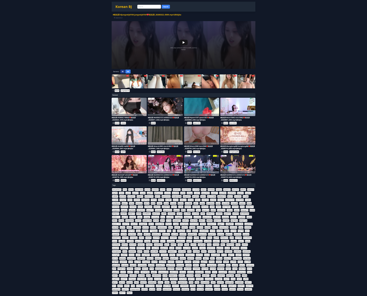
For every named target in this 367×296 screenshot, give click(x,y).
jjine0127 (135, 193)
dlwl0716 (202, 220)
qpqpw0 (195, 231)
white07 (123, 180)
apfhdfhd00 (231, 193)
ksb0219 (124, 231)
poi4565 (207, 272)
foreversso (176, 289)
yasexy (210, 238)
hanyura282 (202, 234)
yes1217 (132, 248)
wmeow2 (183, 258)
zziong (233, 279)
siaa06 (138, 255)
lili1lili (152, 269)
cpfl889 (246, 279)
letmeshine (166, 234)
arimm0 (224, 255)
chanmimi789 (224, 227)
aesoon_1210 (116, 224)
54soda (166, 203)
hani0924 (236, 214)
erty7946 (123, 234)
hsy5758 (240, 231)
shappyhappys (135, 289)
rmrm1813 (237, 196)
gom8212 (182, 275)
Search (165, 7)
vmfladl (196, 238)
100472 (218, 207)
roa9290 (197, 275)
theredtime (199, 279)
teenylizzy (195, 196)
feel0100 (178, 248)
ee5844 (183, 193)
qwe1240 (125, 217)
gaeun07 (137, 269)
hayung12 (141, 244)
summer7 (162, 231)
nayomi (180, 244)
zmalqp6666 (130, 220)
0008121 (161, 200)
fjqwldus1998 (147, 220)
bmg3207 (149, 244)
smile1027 (126, 224)
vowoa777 (251, 189)
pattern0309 (174, 272)
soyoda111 (205, 275)
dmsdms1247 (230, 200)
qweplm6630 (167, 289)
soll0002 (115, 293)
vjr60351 (159, 286)
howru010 (134, 224)
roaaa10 (174, 207)
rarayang (216, 244)
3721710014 (226, 207)
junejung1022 (211, 265)
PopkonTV (196, 262)
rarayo (241, 227)
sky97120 (220, 251)
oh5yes (150, 279)
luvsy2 (209, 244)
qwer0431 (220, 282)
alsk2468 (207, 227)
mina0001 (173, 238)
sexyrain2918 (167, 210)
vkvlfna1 (172, 255)
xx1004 (165, 275)
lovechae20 (182, 251)
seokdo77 (124, 255)
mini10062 (233, 123)
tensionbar (180, 255)
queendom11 (123, 275)
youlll (114, 269)
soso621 (247, 200)
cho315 (163, 241)
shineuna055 (194, 224)
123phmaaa (145, 200)
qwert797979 (170, 265)
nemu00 (190, 200)
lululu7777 (150, 210)
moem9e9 (133, 207)
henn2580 (196, 152)
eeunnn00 (133, 244)
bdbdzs (126, 286)
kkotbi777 (132, 214)
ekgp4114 (221, 224)
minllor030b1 (142, 279)
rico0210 (197, 193)
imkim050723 (156, 275)
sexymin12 (227, 189)
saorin (247, 231)
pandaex (213, 200)
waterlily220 (116, 289)
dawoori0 (244, 248)
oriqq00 (175, 224)
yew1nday (200, 286)
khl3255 (146, 251)
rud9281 (115, 196)
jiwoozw (131, 255)
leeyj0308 (133, 265)
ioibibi (203, 214)
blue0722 (185, 220)
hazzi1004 (205, 269)
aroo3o (140, 234)
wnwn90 (147, 189)
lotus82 (227, 248)
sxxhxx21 (130, 269)
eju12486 (247, 262)
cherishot (235, 207)
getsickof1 (235, 189)
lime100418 (132, 234)
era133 (193, 289)
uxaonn (128, 193)
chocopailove (116, 251)
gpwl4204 (220, 248)
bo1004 (252, 210)
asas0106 (200, 227)
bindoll (136, 272)
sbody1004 (193, 220)
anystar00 (115, 248)
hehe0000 (211, 189)
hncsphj (245, 196)
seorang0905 (215, 255)
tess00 (170, 227)
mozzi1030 (162, 262)
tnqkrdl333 (187, 269)
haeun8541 (228, 251)
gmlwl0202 (237, 234)
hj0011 (196, 203)
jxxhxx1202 (124, 207)
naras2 (169, 189)
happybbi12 (177, 220)
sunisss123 (164, 238)
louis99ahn (207, 241)
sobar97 (226, 279)
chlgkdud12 (141, 258)
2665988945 (225, 241)
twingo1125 (243, 220)
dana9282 (175, 193)
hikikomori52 (241, 272)
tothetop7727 (160, 265)
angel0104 (115, 279)
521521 (214, 272)
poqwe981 (115, 234)
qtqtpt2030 (164, 248)
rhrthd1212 (173, 279)
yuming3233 (209, 279)
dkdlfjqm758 (222, 196)
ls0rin (148, 248)
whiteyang (132, 279)
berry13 (230, 196)
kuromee (217, 286)
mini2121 (145, 231)
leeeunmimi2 (166, 196)
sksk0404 (137, 200)
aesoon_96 (205, 210)
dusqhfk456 (210, 203)
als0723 (157, 196)
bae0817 (154, 272)
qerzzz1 (114, 282)
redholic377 (210, 214)
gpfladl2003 (235, 248)
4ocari (163, 217)
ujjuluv (167, 244)
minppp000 (146, 262)
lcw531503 (133, 275)
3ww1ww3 (205, 207)
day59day (132, 210)
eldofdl (139, 214)
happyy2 (219, 189)
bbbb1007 (221, 269)
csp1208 (179, 214)
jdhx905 (173, 244)
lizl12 (114, 286)
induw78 (148, 238)
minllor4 (193, 244)
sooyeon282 (239, 224)
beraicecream (149, 286)
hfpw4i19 (188, 207)
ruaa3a (235, 269)
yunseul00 (190, 275)
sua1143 (224, 286)
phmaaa (211, 262)
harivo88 (152, 289)
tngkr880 (115, 262)
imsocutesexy (186, 189)
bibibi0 (226, 231)
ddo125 (151, 224)
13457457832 (145, 272)
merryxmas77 (116, 189)
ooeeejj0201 (143, 224)
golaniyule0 (181, 231)
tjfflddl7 (243, 189)
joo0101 (114, 275)
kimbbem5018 (182, 282)
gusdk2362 (237, 251)
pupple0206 (248, 224)
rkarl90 (239, 279)
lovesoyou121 (190, 255)
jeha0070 (151, 265)
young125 (150, 258)
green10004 (139, 189)
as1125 (249, 269)
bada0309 (115, 272)
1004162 (203, 224)
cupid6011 (248, 289)
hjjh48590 (171, 269)
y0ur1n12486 (211, 196)
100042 (123, 123)
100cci (212, 258)
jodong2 (189, 193)
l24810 (136, 282)
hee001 (129, 227)
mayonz (203, 189)
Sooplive (248, 193)
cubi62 (213, 282)
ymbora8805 (199, 272)
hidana (140, 217)
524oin (159, 289)
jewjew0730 (166, 207)
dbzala (249, 203)
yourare (175, 200)
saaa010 (238, 255)
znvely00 (192, 227)
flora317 (241, 241)
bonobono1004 (163, 272)
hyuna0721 (176, 189)
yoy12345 (137, 262)
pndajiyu (233, 241)
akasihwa (122, 258)
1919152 (153, 200)
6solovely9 (115, 207)
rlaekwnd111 (172, 251)
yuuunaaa (220, 234)
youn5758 (156, 238)
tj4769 (189, 231)
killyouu (129, 293)
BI (122, 71)
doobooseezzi (162, 227)
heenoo (197, 200)
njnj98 (131, 262)
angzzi (218, 203)
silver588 (115, 227)
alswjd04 (176, 210)
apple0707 (123, 262)
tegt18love (234, 220)
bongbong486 (234, 152)
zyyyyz (138, 231)
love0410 (242, 203)
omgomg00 (201, 244)
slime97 (159, 203)
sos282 (172, 248)
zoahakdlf (158, 210)
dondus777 (249, 207)
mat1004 (235, 265)
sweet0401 (132, 251)
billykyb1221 (173, 275)
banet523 (240, 193)
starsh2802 (160, 152)
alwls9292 (191, 258)
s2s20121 (233, 217)
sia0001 (236, 210)
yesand (141, 238)
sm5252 (123, 272)
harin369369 (247, 238)
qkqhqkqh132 (192, 234)
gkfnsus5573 (159, 193)
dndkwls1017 (211, 224)
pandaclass (137, 227)
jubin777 (122, 293)
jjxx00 (231, 238)
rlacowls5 (133, 217)
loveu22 (206, 255)
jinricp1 (160, 282)
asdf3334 (144, 289)
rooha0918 (196, 269)
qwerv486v (154, 251)
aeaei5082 (223, 193)
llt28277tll (242, 269)
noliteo (167, 282)
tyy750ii (122, 227)
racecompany (237, 258)
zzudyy (181, 207)
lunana (114, 241)
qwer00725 (216, 217)
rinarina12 (164, 255)
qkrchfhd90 (239, 200)
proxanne (171, 262)
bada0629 (155, 189)
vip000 (123, 152)
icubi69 (162, 189)
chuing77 (123, 200)
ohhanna (168, 224)
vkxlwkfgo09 (152, 282)
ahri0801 (168, 200)
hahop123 (209, 286)
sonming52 (155, 217)
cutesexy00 (171, 214)
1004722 (196, 265)
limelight (147, 241)
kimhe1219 (227, 258)
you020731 (221, 275)
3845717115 (141, 248)
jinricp (242, 207)
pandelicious (180, 241)
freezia (249, 272)
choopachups (198, 241)
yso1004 (203, 238)
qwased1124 (116, 238)
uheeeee (198, 258)
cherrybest (246, 258)
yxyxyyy (202, 203)
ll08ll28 (244, 275)
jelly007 (120, 286)
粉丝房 (117, 91)
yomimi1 (245, 244)
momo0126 (211, 251)
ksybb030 (232, 289)
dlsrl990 (156, 220)
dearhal (242, 265)
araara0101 (212, 234)
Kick (174, 231)
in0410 (130, 200)
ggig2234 (204, 262)
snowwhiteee (142, 265)
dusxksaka (125, 265)
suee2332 (219, 214)
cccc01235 (196, 189)
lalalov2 (203, 196)
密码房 (183, 210)
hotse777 (221, 200)
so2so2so (167, 193)
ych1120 (115, 258)
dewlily (247, 241)
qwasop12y (156, 214)
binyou (238, 244)
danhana (125, 244)
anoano (240, 262)
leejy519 (189, 241)
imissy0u (173, 203)
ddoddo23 (155, 241)
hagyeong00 (229, 282)
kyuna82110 (174, 258)
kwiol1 (228, 265)
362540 (131, 203)
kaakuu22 (183, 200)
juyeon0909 (246, 251)
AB (128, 71)
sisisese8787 (223, 272)
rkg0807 (226, 262)
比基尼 (191, 282)
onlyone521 (186, 196)
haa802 (238, 275)
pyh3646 (233, 262)
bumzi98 (213, 269)
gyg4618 (150, 193)
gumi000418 (239, 282)
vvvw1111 (248, 282)
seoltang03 (185, 289)
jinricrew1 (157, 279)
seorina (203, 265)
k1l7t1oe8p (115, 231)
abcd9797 (241, 286)
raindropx (188, 262)
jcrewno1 (202, 248)
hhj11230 (131, 231)
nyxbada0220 (204, 231)
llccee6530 (241, 217)
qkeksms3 (157, 207)
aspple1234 (232, 286)
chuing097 (115, 255)
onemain (225, 289)
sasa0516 (125, 238)
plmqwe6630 (205, 282)
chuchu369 (182, 279)
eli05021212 (161, 180)
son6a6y (192, 286)
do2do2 (131, 189)
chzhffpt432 (116, 203)
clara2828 (122, 241)
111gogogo (153, 231)
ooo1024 (233, 231)
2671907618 (141, 210)
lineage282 (178, 217)
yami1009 (123, 196)
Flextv (125, 189)
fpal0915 (165, 279)
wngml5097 (145, 255)
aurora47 (145, 227)
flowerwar (221, 265)
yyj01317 (231, 255)
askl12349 (147, 234)
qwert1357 (196, 123)
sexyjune (165, 258)
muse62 (142, 193)
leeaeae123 (224, 238)
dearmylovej (184, 224)
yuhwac (203, 251)
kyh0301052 (211, 248)
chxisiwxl (240, 289)
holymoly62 (250, 265)
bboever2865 (159, 224)
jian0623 (195, 248)
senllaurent (148, 207)
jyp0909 (216, 238)
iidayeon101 (188, 217)
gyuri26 (189, 238)
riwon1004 (155, 248)
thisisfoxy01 (116, 244)
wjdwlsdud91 (207, 217)
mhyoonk (129, 282)
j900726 (146, 203)
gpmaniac (229, 234)
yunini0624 (197, 217)
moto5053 (183, 234)
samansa (219, 258)
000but (114, 220)
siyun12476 (139, 241)
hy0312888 (167, 286)
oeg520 (249, 217)
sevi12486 (175, 234)
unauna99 (234, 203)
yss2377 (130, 272)
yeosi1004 (199, 255)
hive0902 (188, 265)
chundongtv (155, 255)
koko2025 (143, 282)
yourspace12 (131, 258)
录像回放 (209, 220)
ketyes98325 (205, 193)
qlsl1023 (215, 227)
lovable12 (216, 241)
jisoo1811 (124, 279)
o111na (168, 220)
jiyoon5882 (181, 238)
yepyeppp (225, 217)
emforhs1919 (149, 196)
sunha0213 (140, 286)
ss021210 (191, 279)
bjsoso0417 (209, 289)
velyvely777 (124, 248)
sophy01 (219, 262)
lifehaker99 (230, 244)
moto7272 (175, 286)
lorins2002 (233, 227)
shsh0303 (248, 227)
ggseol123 (227, 214)
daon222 (145, 269)
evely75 (228, 269)
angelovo (124, 210)
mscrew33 (195, 214)
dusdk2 (140, 207)
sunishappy (171, 241)
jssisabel (115, 200)
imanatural (196, 207)
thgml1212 (217, 220)
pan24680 (187, 214)
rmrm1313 (163, 251)
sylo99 (162, 220)
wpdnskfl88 (116, 265)
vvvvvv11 (138, 220)
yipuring (122, 282)
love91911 (125, 289)
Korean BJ (123, 6)
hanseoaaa (180, 265)
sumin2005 (190, 210)
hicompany (133, 238)
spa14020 (141, 275)
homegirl (147, 217)
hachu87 (154, 262)
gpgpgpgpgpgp (160, 269)
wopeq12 (158, 258)
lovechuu (185, 227)
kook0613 (140, 196)
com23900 (130, 241)
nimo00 (212, 231)
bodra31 (177, 227)
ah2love (121, 220)
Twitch (198, 210)
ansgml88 (196, 251)
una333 (213, 275)
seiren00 (217, 289)
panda (148, 275)
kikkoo (223, 244)
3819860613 (147, 214)
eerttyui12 (115, 214)
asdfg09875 (229, 224)
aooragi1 (219, 231)
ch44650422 (184, 286)
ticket (133, 286)
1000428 (229, 210)
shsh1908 (238, 238)
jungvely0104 (125, 91)
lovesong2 (139, 203)
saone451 (226, 220)
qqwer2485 (230, 275)
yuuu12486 (186, 248)
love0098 (153, 227)
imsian (125, 251)
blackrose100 (156, 234)
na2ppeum (115, 210)
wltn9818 (124, 214)
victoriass (191, 272)
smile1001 (205, 200)
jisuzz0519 (170, 217)
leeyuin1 (124, 203)
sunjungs (246, 234)
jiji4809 (213, 210)
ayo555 (140, 251)
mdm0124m (221, 210)
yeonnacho (179, 262)
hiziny (189, 251)
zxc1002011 (131, 196)
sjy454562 (179, 269)
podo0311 (214, 193)
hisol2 (169, 231)
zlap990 (114, 193)
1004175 (206, 258)
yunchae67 (218, 279)
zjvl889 (164, 214)
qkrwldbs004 (244, 214)
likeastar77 (244, 210)
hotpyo (186, 244)
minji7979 (246, 255)
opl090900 (232, 272)
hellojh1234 (121, 269)
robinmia (183, 272)
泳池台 (197, 282)
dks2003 (180, 203)
